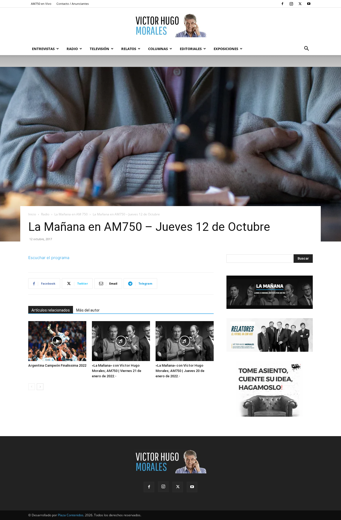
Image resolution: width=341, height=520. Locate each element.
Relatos (128, 48)
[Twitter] (300, 3)
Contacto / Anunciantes (72, 4)
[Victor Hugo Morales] (170, 25)
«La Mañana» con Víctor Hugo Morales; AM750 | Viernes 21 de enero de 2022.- (116, 370)
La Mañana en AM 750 (71, 214)
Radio (72, 48)
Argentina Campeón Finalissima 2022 (57, 365)
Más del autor (88, 310)
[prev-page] (31, 386)
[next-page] (40, 386)
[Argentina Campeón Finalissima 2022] (57, 341)
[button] (306, 49)
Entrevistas (43, 48)
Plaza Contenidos (70, 515)
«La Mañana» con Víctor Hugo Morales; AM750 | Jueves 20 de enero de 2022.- (180, 370)
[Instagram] (291, 3)
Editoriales (191, 48)
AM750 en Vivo (41, 4)
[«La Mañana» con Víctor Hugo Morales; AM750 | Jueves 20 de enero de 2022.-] (185, 341)
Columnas (158, 48)
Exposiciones (226, 48)
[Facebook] (282, 3)
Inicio (32, 214)
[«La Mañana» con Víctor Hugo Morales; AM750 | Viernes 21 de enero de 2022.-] (121, 341)
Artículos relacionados (50, 310)
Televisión (99, 48)
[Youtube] (309, 3)
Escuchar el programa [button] (48, 257)
